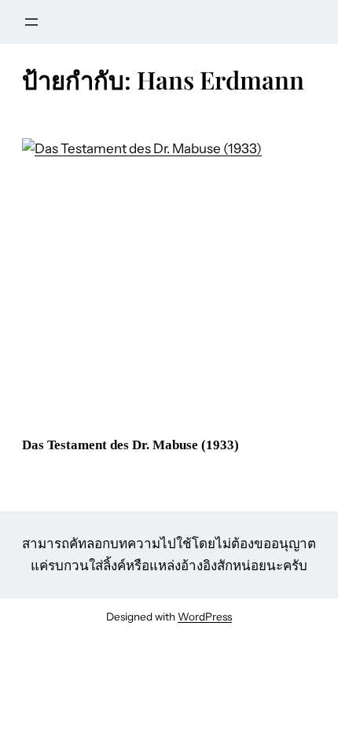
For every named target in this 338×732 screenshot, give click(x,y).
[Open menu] (31, 22)
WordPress (205, 616)
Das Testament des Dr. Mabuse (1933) (130, 444)
